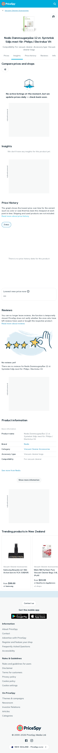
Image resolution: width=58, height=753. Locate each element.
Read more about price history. (15, 216)
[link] (16, 562)
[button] (5, 69)
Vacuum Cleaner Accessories (17, 10)
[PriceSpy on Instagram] (31, 740)
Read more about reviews (13, 323)
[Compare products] (53, 16)
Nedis (26, 444)
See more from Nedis (11, 470)
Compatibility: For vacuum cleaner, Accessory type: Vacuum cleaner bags (29, 48)
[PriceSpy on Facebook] (26, 740)
